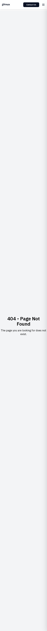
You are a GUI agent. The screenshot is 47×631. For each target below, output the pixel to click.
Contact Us (31, 5)
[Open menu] (43, 4)
